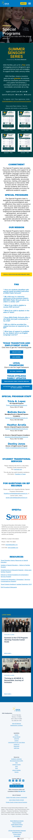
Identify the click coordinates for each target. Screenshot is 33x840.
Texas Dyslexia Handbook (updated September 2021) (16, 584)
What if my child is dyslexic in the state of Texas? (16, 311)
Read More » (8, 653)
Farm (16, 768)
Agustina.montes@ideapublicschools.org (15, 493)
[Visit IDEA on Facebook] (10, 781)
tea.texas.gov (18, 469)
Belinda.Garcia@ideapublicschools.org (16, 418)
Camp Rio (16, 738)
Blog (16, 762)
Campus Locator (16, 764)
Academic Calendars (16, 759)
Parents (16, 772)
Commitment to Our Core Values (16, 742)
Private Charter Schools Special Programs (16, 802)
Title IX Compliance (17, 826)
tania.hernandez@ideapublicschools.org (16, 437)
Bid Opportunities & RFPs (16, 760)
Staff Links (16, 748)
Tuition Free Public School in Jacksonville (16, 797)
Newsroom (16, 746)
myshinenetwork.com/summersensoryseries (16, 101)
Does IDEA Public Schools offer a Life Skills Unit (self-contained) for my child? (16, 319)
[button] (29, 3)
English (21, 838)
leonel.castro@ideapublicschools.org (16, 497)
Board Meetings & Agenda (16, 821)
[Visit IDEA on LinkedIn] (20, 781)
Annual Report (16, 737)
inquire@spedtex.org (11, 544)
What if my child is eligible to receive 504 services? (14, 306)
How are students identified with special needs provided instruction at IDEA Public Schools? (16, 291)
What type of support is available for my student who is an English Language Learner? (16, 333)
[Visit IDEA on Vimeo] (23, 781)
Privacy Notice (17, 834)
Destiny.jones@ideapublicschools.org (16, 448)
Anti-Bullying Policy (17, 832)
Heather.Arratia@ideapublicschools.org (16, 429)
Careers (16, 740)
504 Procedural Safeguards (9, 587)
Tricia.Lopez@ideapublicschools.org (16, 405)
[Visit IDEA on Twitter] (16, 781)
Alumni (16, 735)
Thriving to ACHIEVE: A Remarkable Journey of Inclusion (13, 680)
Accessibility (17, 836)
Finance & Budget (16, 822)
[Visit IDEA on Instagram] (13, 781)
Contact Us (16, 744)
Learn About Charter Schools (16, 800)
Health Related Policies (17, 824)
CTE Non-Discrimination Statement (17, 830)
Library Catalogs (16, 770)
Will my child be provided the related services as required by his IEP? (16, 326)
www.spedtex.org (13, 547)
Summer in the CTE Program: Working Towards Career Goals (16, 640)
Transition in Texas (20, 474)
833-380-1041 (21, 791)
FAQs (16, 766)
